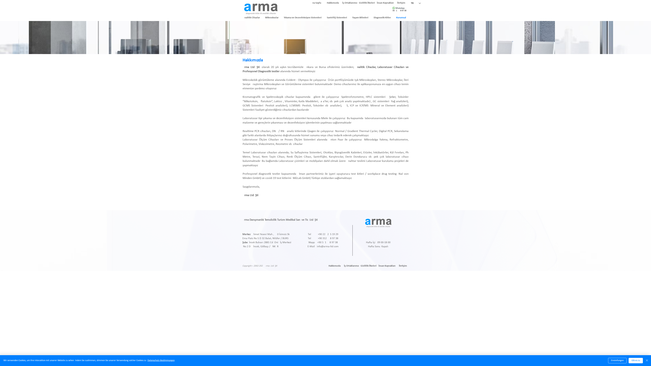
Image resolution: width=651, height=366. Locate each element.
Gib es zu (636, 360)
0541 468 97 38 (399, 11)
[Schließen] (647, 360)
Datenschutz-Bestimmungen (161, 360)
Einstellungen (617, 360)
